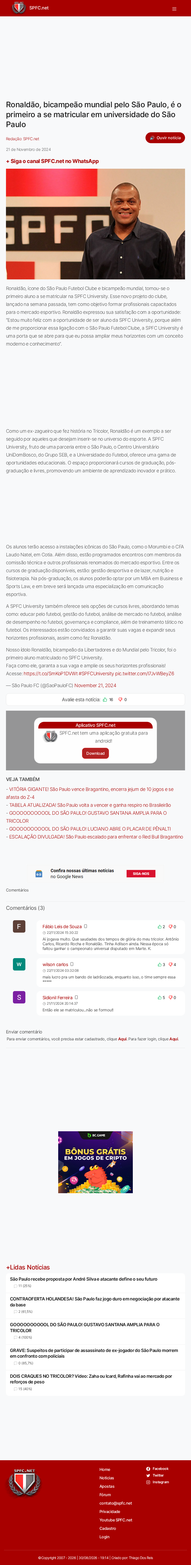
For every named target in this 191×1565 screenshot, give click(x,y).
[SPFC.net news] (95, 873)
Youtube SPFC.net (115, 1519)
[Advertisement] (95, 55)
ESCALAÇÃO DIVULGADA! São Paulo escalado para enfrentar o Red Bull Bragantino (96, 837)
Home (104, 1469)
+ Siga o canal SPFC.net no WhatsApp (52, 161)
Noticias (106, 1477)
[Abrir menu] (174, 8)
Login (104, 1536)
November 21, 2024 (95, 685)
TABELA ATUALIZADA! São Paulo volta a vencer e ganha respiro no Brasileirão (90, 805)
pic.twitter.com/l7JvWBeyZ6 (144, 673)
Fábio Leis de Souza (62, 926)
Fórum (105, 1494)
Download (95, 753)
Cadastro (107, 1528)
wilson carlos (55, 964)
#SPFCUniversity (96, 673)
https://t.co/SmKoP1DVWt (51, 673)
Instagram (160, 1482)
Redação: (22, 138)
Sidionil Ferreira (57, 997)
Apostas (106, 1486)
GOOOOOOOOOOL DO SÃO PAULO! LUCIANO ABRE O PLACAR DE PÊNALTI (90, 829)
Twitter (158, 1475)
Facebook (160, 1468)
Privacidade (109, 1511)
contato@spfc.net (115, 1503)
